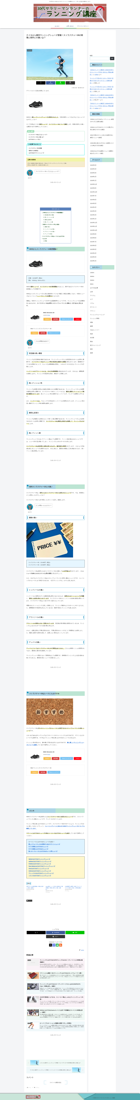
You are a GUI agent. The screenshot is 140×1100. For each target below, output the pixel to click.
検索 (91, 55)
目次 (53, 209)
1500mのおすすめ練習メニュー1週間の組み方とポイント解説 (101, 152)
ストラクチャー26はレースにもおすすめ (53, 236)
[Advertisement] (55, 43)
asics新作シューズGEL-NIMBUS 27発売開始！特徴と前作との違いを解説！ (54, 888)
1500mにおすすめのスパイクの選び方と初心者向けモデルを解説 (102, 128)
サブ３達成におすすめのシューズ (38, 846)
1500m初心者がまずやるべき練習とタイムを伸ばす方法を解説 (102, 144)
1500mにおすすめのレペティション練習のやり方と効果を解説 (102, 120)
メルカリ (78, 319)
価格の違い (47, 226)
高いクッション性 (49, 217)
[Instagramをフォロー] (53, 945)
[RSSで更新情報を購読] (60, 945)
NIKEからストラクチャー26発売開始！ (53, 212)
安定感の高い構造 (49, 215)
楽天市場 (56, 319)
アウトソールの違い (50, 231)
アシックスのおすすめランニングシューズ (41, 873)
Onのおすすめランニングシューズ (39, 868)
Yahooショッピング (66, 319)
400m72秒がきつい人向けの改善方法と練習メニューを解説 (101, 136)
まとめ (45, 238)
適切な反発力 (48, 219)
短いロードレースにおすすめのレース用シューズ (43, 851)
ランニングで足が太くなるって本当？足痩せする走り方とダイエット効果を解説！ (101, 81)
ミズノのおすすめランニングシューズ (40, 875)
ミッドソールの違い (50, 229)
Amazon (47, 319)
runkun (96, 74)
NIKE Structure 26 (48, 312)
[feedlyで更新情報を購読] (57, 945)
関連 (46, 241)
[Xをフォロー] (50, 945)
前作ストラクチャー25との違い (51, 224)
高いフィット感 (49, 222)
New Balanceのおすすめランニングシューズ (42, 866)
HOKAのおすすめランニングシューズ (40, 871)
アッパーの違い (49, 233)
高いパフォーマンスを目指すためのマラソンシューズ (44, 844)
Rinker (49, 315)
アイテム (30, 900)
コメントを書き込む (55, 1082)
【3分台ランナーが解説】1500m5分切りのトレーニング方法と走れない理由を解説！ (102, 72)
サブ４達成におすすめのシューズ (38, 849)
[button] (70, 83)
